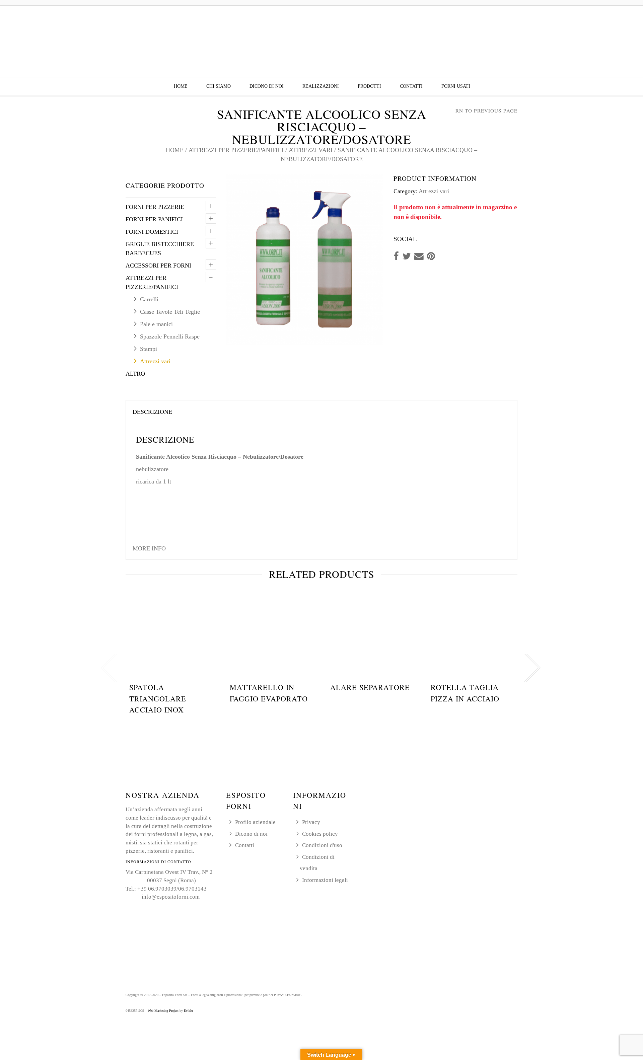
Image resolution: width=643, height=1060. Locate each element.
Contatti (411, 86)
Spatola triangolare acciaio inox (157, 698)
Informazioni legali (325, 880)
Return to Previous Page (479, 110)
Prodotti (369, 86)
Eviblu (188, 1010)
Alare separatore (370, 687)
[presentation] (109, 668)
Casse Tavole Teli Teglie (170, 311)
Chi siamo (218, 86)
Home (181, 86)
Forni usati (455, 86)
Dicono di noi (266, 86)
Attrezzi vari (311, 150)
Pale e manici (156, 324)
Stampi (148, 349)
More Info (149, 548)
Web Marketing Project (163, 1010)
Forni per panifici (154, 219)
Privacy (311, 822)
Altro (135, 373)
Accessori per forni (158, 265)
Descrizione (152, 411)
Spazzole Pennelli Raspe (170, 336)
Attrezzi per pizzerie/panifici (236, 150)
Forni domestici (152, 231)
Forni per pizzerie (155, 207)
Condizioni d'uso (322, 845)
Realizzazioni (320, 86)
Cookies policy (320, 834)
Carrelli (149, 299)
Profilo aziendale (255, 822)
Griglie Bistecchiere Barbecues (160, 248)
